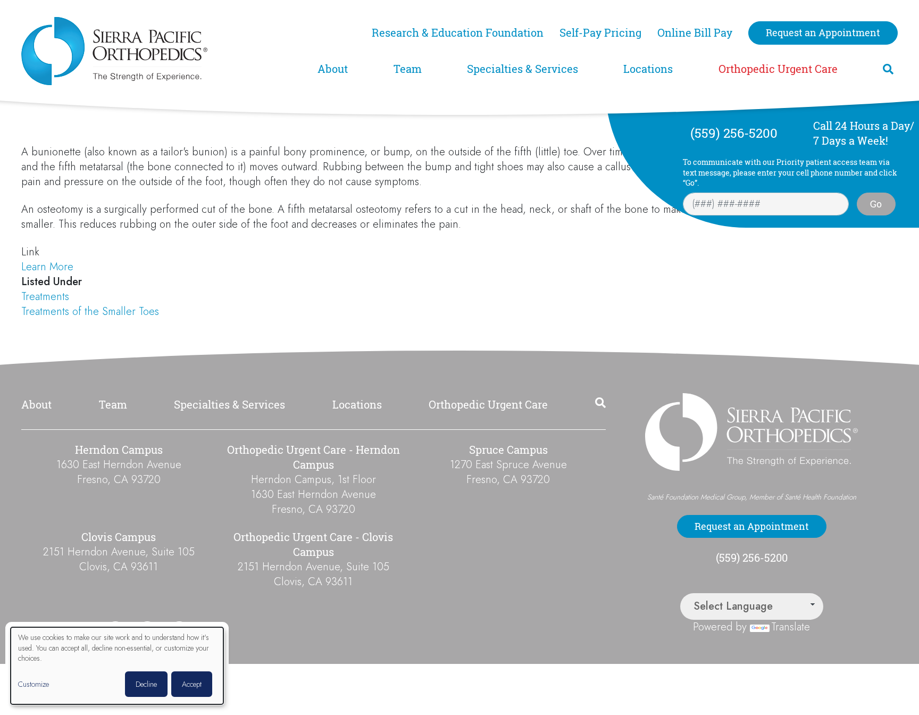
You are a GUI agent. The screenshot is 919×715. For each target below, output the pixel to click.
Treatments (45, 296)
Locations (648, 69)
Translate (790, 627)
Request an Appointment (823, 32)
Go (876, 203)
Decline (146, 684)
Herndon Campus (119, 450)
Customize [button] (33, 684)
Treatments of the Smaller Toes (90, 311)
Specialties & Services (522, 69)
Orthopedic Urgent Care (778, 69)
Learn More (47, 267)
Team (408, 69)
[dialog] (117, 665)
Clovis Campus (118, 537)
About (333, 69)
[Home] (163, 51)
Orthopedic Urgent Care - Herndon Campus (313, 457)
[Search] (888, 69)
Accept (192, 684)
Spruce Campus (508, 450)
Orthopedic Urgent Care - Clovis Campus (313, 544)
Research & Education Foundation (458, 33)
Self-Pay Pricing (600, 33)
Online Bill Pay (694, 33)
